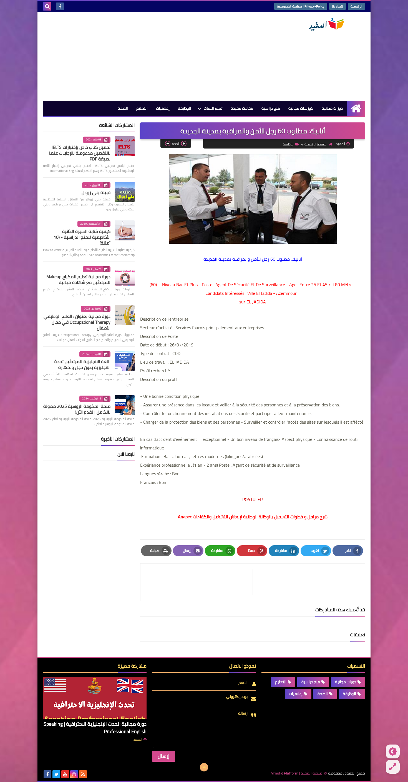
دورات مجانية (332, 108)
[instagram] (74, 774)
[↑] (204, 767)
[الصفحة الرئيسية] (356, 108)
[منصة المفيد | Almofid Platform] (324, 24)
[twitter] (56, 774)
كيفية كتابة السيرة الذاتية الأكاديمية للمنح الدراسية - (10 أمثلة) (82, 237)
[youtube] (65, 774)
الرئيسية (356, 6)
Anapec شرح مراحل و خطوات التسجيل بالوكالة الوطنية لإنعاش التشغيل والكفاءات (253, 516)
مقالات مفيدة (242, 108)
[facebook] (60, 6)
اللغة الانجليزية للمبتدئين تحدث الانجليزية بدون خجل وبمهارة (82, 364)
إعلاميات (163, 108)
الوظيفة (184, 108)
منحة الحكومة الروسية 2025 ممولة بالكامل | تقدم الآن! (76, 409)
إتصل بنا (337, 6)
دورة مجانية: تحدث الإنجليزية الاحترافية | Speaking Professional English (95, 727)
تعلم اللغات (213, 108)
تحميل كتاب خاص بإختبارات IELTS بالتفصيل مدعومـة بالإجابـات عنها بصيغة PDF (79, 153)
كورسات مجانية (300, 108)
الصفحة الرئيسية (315, 144)
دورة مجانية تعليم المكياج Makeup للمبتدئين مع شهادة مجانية (78, 279)
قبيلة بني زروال (96, 192)
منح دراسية (270, 108)
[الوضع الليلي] (393, 751)
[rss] (83, 774)
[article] (199, 582)
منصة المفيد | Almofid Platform (296, 773)
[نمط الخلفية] (393, 767)
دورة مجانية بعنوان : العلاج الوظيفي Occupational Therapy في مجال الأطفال (77, 322)
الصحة (123, 108)
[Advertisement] (144, 56)
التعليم (142, 108)
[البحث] (47, 6)
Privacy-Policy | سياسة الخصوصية (300, 6)
